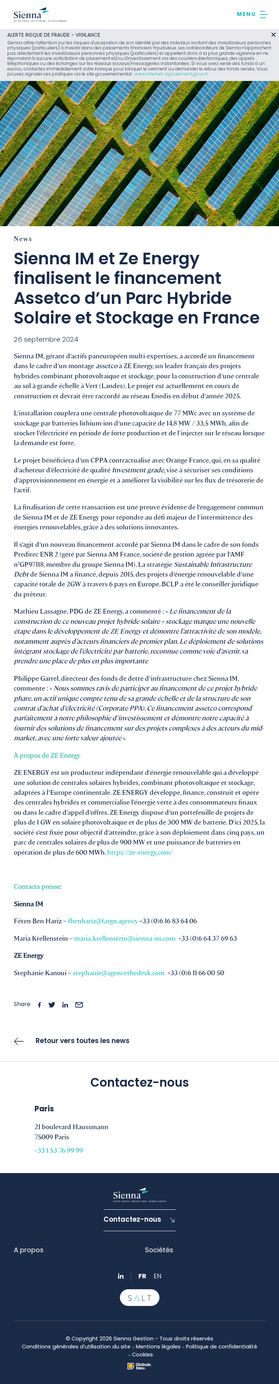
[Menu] (252, 14)
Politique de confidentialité (221, 1347)
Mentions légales (158, 1347)
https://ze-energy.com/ (140, 851)
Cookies (142, 1355)
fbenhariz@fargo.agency (103, 920)
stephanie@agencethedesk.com (119, 972)
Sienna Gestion (40, 14)
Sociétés (159, 1250)
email (79, 1005)
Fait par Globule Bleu (139, 1366)
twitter (51, 1005)
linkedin (65, 1005)
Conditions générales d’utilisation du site (76, 1347)
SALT (139, 1297)
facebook (39, 1005)
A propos (29, 1250)
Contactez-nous (132, 1220)
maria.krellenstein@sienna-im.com (124, 937)
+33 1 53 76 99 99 (59, 1149)
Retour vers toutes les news (83, 1041)
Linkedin (121, 1276)
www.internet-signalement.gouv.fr (171, 74)
